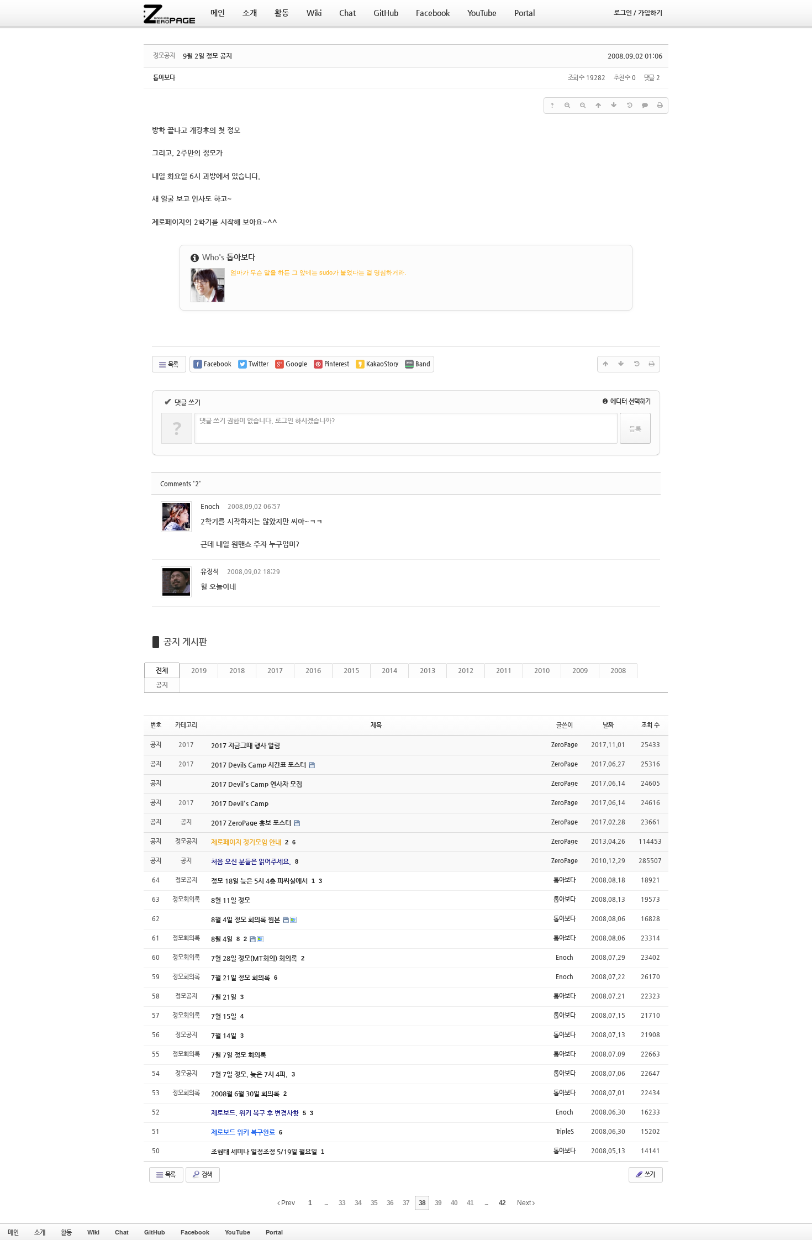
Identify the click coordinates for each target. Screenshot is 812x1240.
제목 (376, 725)
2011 (504, 670)
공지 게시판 (185, 642)
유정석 (210, 571)
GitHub (154, 1232)
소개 (39, 1232)
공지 (162, 685)
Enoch (210, 506)
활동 (66, 1232)
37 (406, 1203)
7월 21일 (224, 997)
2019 (199, 670)
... (326, 1203)
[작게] (582, 105)
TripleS (565, 1131)
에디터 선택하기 (630, 401)
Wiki (93, 1232)
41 (470, 1203)
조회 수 (650, 725)
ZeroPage (564, 744)
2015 (351, 670)
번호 (155, 725)
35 (374, 1203)
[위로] (598, 105)
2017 (275, 670)
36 (390, 1203)
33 (342, 1203)
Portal (274, 1232)
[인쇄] (660, 105)
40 (454, 1203)
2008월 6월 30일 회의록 (246, 1093)
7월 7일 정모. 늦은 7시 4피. (250, 1074)
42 (502, 1203)
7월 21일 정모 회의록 (241, 977)
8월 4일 (222, 939)
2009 (580, 670)
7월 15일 (224, 1016)
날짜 (608, 725)
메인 (13, 1232)
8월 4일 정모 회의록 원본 (246, 919)
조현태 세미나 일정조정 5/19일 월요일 (265, 1151)
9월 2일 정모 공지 (207, 56)
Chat (122, 1232)
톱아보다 (164, 77)
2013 (427, 670)
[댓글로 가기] (644, 105)
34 (358, 1203)
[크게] (567, 105)
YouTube (237, 1232)
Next (524, 1203)
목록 (172, 364)
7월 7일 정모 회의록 (238, 1055)
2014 (389, 670)
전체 (162, 670)
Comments (180, 483)
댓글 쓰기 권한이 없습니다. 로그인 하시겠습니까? (267, 420)
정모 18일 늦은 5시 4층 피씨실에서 (260, 881)
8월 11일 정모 (230, 900)
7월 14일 (224, 1035)
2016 (313, 670)
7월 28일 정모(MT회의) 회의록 (255, 958)
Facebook (195, 1232)
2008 (618, 670)
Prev (287, 1203)
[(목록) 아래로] (613, 105)
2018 (237, 670)
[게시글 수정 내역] (629, 105)
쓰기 (649, 1174)
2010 (542, 670)
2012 (465, 670)
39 (438, 1203)
